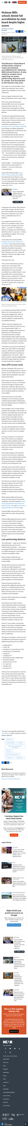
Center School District (13, 754)
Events (4, 1075)
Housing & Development (18, 892)
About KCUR (6, 1059)
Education (15, 189)
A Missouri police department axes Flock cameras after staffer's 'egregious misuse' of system (18, 868)
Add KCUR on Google (14, 925)
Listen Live (5, 1062)
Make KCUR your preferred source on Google (14, 912)
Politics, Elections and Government (18, 878)
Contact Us (5, 1082)
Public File (5, 1102)
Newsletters (6, 1072)
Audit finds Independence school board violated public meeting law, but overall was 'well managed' (18, 980)
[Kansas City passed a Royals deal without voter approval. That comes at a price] (7, 880)
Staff (4, 1079)
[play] (2, 1124)
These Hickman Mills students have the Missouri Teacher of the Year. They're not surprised (18, 195)
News (13, 862)
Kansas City (20, 757)
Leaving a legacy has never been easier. (14, 817)
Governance (6, 1099)
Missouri (9, 751)
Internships (6, 1089)
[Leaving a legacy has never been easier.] (14, 800)
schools (20, 742)
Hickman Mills (10, 742)
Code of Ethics (6, 1095)
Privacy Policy (6, 1105)
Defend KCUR (14, 1031)
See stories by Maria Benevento (11, 779)
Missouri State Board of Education (15, 747)
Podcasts (5, 1069)
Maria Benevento (7, 769)
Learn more (14, 835)
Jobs (4, 1085)
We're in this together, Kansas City (14, 1010)
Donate (23, 2)
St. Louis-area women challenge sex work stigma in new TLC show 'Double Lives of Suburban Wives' (19, 853)
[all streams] (26, 1124)
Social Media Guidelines (9, 1092)
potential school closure (14, 503)
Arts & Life (15, 847)
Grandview (10, 757)
